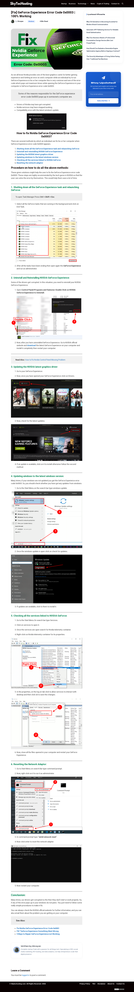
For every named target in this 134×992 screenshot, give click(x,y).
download (31, 345)
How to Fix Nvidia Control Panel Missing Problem (45, 360)
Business (72, 4)
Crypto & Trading (103, 4)
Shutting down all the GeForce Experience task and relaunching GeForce (48, 149)
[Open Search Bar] (122, 3)
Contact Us (115, 4)
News (93, 4)
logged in (25, 975)
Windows (31, 21)
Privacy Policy (85, 984)
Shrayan (20, 21)
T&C (93, 984)
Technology (82, 4)
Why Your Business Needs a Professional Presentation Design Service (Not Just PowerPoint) (100, 40)
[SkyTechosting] (21, 3)
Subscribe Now (102, 100)
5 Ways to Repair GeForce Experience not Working (38, 934)
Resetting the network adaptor (30, 163)
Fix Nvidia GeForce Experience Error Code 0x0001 (38, 928)
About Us (111, 984)
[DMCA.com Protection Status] (119, 990)
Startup (64, 4)
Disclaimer (101, 984)
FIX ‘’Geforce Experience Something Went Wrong (38, 931)
